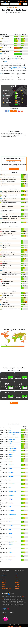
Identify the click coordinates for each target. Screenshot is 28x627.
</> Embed (13, 111)
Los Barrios (12, 439)
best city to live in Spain (11, 68)
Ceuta (10, 468)
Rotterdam (17, 586)
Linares (11, 544)
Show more (14, 403)
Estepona (11, 465)
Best (26, 1)
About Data (10, 626)
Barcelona (4, 576)
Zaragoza (4, 582)
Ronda (10, 461)
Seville (10, 456)
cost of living (17, 58)
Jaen (10, 529)
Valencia (4, 580)
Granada (11, 525)
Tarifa (10, 443)
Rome (16, 578)
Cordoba (11, 503)
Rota (10, 430)
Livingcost (20, 12)
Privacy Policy (17, 626)
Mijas (10, 480)
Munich (16, 576)
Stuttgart (17, 588)
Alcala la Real (12, 514)
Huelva (10, 459)
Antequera (11, 495)
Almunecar (11, 510)
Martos (10, 518)
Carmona (11, 472)
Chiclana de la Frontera (15, 432)
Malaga (10, 499)
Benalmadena (12, 491)
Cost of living (20, 1)
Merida (10, 533)
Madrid (3, 574)
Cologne (17, 582)
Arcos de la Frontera (14, 437)
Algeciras (11, 446)
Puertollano (12, 556)
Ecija (10, 487)
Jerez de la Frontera (14, 435)
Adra (10, 548)
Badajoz (11, 537)
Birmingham (18, 580)
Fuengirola (11, 484)
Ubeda (10, 552)
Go (20, 4)
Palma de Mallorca (6, 588)
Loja (10, 506)
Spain (5, 61)
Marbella (11, 476)
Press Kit (4, 614)
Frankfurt (17, 584)
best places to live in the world (19, 67)
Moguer (11, 454)
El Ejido (10, 560)
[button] (6, 110)
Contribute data (14, 169)
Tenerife (4, 578)
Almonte (11, 441)
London (16, 574)
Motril (10, 522)
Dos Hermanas (12, 448)
